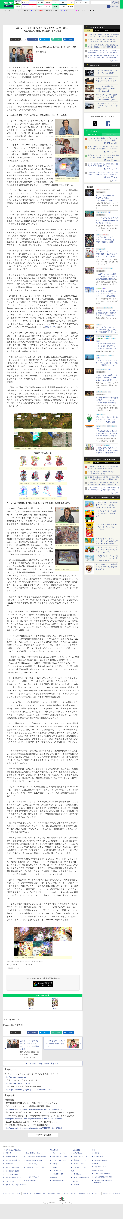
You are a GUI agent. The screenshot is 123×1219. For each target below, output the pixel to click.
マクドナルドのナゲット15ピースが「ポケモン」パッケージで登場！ (107, 527)
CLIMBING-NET (57, 1174)
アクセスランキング (97, 27)
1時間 (88, 30)
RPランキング (92, 134)
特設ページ (50, 327)
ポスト (17, 39)
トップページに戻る (43, 1135)
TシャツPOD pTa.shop (102, 1173)
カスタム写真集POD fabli (103, 1177)
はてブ (46, 39)
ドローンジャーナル (12, 1167)
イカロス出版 (75, 1150)
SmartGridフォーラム (33, 1153)
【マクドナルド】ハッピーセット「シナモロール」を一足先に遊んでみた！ (107, 558)
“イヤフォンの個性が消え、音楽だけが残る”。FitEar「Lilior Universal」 (106, 88)
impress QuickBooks (101, 1160)
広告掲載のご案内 (40, 1193)
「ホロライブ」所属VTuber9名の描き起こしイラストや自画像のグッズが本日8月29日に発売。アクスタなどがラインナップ (103, 47)
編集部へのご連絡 (54, 1193)
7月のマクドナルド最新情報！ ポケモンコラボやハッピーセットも (104, 498)
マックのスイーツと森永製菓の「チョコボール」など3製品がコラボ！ (107, 566)
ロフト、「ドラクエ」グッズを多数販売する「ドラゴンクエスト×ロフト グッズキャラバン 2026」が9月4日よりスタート (103, 42)
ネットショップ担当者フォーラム (37, 1156)
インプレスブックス (32, 1177)
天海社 (97, 1153)
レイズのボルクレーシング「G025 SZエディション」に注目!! (107, 105)
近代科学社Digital (58, 1180)
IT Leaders (9, 1164)
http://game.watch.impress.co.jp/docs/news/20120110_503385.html (33, 1109)
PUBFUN (95, 1164)
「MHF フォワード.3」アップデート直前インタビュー (55, 1043)
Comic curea (99, 1156)
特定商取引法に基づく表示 (111, 1193)
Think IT (8, 1153)
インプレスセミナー (32, 1164)
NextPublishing (31, 1180)
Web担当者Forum (11, 1156)
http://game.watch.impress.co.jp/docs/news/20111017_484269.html (33, 1119)
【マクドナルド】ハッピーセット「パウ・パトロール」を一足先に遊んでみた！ (107, 549)
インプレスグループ (93, 1193)
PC (56, 10)
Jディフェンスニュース (81, 1156)
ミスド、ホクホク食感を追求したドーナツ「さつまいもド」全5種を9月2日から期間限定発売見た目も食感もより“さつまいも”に (103, 58)
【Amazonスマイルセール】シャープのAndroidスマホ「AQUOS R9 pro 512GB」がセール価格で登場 (103, 36)
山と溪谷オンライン (58, 1170)
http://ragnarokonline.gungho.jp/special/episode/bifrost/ (28, 1090)
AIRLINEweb (78, 1153)
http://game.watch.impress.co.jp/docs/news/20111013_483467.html (33, 1128)
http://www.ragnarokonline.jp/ (17, 1083)
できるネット (10, 1181)
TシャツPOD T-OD (59, 1160)
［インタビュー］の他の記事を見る (43, 1063)
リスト (24, 39)
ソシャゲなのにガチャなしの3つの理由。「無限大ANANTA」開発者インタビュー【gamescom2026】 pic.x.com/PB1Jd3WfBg (103, 166)
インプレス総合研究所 (13, 1160)
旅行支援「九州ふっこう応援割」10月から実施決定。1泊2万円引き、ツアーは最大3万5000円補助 (103, 479)
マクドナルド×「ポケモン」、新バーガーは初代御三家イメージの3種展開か (107, 541)
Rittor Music (54, 1150)
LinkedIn (70, 39)
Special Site (94, 65)
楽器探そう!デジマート (59, 1156)
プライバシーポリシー (69, 1193)
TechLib (76, 1184)
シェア (34, 39)
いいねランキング (111, 134)
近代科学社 (53, 1177)
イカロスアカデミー (80, 1167)
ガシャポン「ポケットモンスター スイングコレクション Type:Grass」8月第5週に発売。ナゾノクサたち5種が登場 (107, 422)
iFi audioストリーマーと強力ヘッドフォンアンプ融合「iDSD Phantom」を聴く (106, 97)
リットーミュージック (59, 1153)
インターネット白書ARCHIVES (16, 1185)
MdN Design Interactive (81, 1177)
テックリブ (74, 1181)
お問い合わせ (27, 1193)
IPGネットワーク (97, 1170)
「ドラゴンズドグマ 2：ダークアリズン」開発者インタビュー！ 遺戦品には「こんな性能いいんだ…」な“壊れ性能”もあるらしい (107, 365)
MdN (72, 1171)
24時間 (97, 30)
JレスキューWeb (79, 1164)
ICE (93, 1150)
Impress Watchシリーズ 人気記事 (102, 459)
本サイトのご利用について (11, 1193)
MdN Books (77, 1174)
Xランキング (94, 131)
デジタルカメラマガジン (14, 1177)
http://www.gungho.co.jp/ (15, 1077)
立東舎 (54, 1164)
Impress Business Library (34, 1160)
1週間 (106, 30)
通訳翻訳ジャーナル (80, 1160)
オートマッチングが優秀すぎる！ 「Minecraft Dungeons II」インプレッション (107, 220)
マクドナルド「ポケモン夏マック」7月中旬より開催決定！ (107, 513)
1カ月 (115, 30)
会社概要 (82, 1193)
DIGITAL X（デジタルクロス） (36, 1167)
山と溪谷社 (53, 1167)
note (58, 39)
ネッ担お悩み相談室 (12, 1171)
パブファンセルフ (100, 1167)
